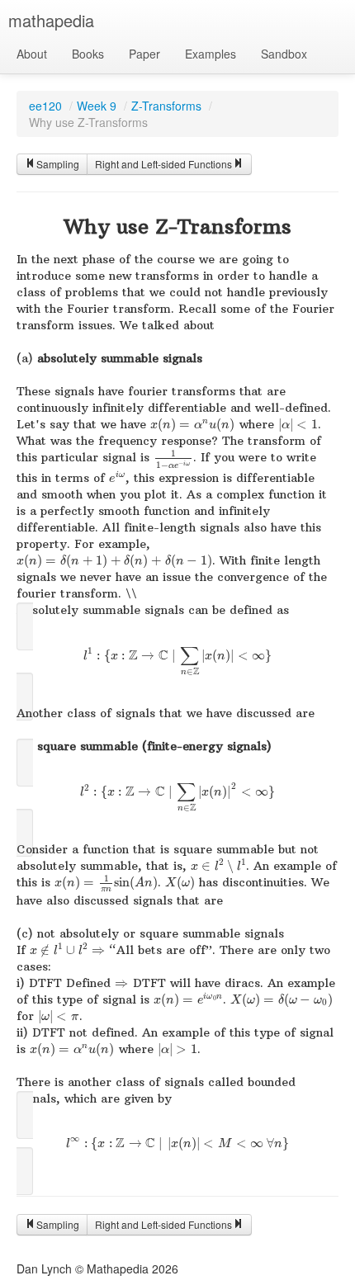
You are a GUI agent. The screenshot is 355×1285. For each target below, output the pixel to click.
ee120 (45, 105)
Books (88, 53)
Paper (144, 53)
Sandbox (284, 53)
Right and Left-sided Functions (163, 164)
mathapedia (51, 20)
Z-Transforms (166, 105)
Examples (210, 53)
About (32, 53)
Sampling (57, 164)
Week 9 (96, 105)
